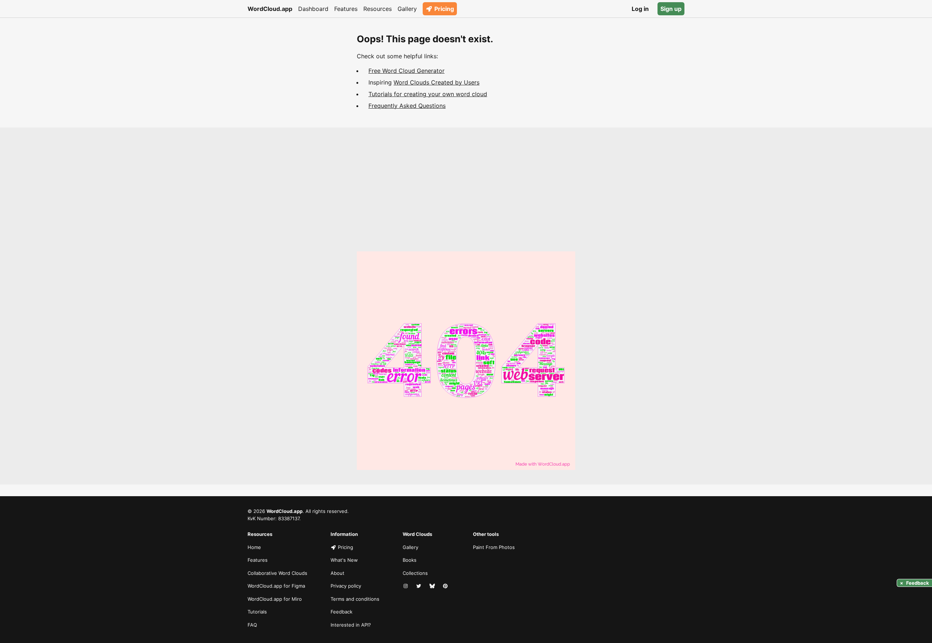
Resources (377, 8)
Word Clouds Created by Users (436, 82)
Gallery (407, 8)
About (337, 573)
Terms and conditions (355, 599)
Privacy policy (346, 586)
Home (254, 547)
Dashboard (313, 8)
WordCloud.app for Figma (276, 586)
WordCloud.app (270, 8)
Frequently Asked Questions (407, 105)
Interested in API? (351, 625)
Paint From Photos (494, 547)
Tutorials (257, 612)
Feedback (341, 612)
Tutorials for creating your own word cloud (427, 94)
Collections (415, 573)
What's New (344, 560)
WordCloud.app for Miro (275, 599)
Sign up (671, 8)
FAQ (252, 625)
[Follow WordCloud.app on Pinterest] (446, 586)
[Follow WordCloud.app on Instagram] (406, 586)
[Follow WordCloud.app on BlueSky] (433, 586)
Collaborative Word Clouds (277, 573)
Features (346, 8)
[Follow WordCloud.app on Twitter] (419, 586)
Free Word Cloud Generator (406, 70)
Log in (640, 8)
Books (409, 560)
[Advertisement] (466, 197)
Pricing (444, 8)
